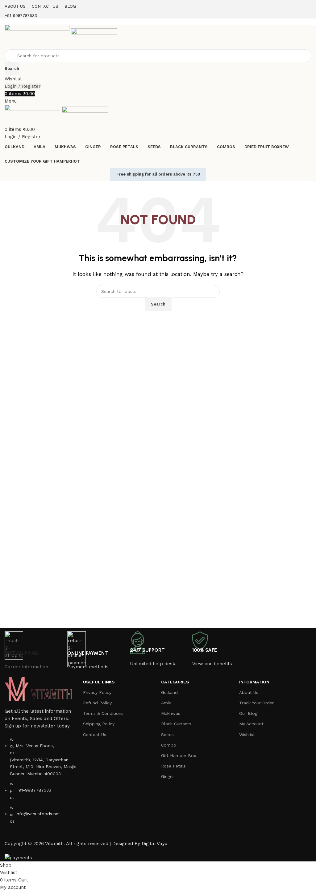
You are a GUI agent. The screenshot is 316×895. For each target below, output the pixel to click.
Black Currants (176, 723)
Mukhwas (170, 713)
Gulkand (169, 692)
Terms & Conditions (103, 713)
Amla (166, 702)
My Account (251, 723)
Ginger (167, 776)
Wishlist (247, 734)
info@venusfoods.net (38, 813)
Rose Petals (173, 765)
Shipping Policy (98, 723)
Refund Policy (97, 702)
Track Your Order (256, 702)
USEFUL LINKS (99, 681)
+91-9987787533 (33, 790)
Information (254, 681)
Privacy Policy (97, 692)
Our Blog (248, 713)
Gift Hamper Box (178, 755)
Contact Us (94, 734)
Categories (175, 681)
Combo (168, 745)
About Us (248, 692)
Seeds (167, 734)
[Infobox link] (158, 430)
